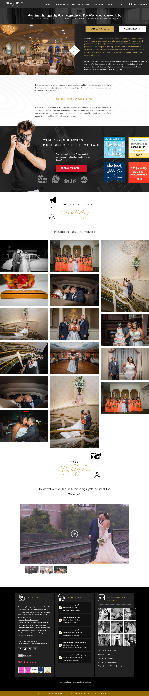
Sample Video (131, 29)
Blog (89, 682)
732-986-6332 (140, 4)
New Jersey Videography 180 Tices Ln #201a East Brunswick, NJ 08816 (71, 607)
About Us (47, 5)
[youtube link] (35, 649)
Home (32, 19)
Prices (110, 5)
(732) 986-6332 (32, 641)
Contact (119, 5)
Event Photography (107, 658)
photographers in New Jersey (28, 620)
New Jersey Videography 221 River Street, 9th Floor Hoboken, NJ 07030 (72, 620)
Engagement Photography (110, 666)
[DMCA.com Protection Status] (24, 656)
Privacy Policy (62, 682)
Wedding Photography (64, 5)
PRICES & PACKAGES (70, 168)
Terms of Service (74, 682)
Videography (98, 5)
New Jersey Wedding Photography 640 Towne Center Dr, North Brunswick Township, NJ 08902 (75, 645)
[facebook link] (20, 649)
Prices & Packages (107, 651)
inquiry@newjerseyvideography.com (35, 644)
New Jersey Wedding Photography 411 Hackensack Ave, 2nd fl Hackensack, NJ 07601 (74, 657)
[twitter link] (25, 649)
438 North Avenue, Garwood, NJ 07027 (74, 99)
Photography (84, 5)
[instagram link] (30, 649)
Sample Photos (98, 29)
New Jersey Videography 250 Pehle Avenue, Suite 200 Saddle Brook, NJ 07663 (72, 632)
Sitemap (84, 682)
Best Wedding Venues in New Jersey (50, 19)
